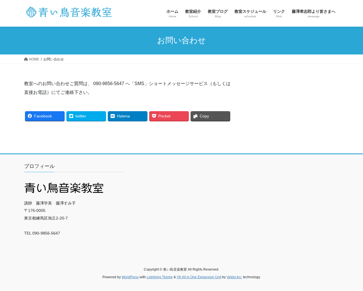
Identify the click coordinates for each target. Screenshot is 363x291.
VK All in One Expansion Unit (199, 277)
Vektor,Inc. (234, 277)
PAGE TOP (349, 277)
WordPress (130, 277)
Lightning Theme (160, 277)
